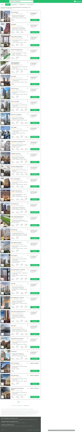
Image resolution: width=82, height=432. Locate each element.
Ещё (25, 422)
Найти (32, 1)
